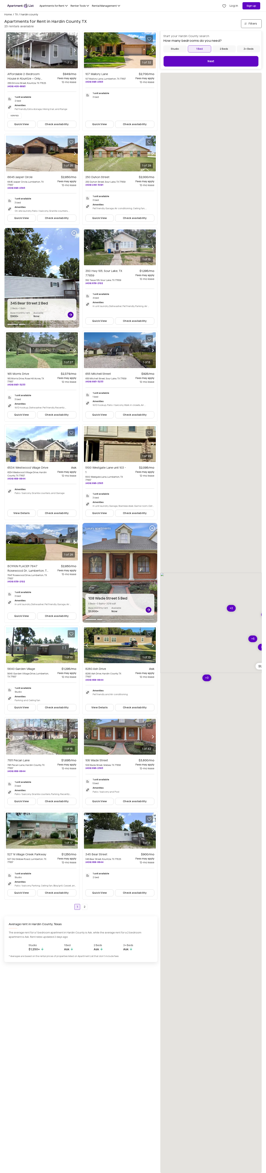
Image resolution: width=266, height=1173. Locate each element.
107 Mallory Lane (96, 74)
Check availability (57, 124)
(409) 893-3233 (16, 384)
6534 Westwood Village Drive (27, 467)
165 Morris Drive (18, 373)
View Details (21, 513)
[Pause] (74, 233)
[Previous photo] (9, 50)
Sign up (251, 5)
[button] (231, 608)
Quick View (21, 124)
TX (16, 14)
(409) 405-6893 (16, 86)
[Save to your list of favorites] (71, 38)
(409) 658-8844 (16, 478)
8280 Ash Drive (95, 668)
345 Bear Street (96, 854)
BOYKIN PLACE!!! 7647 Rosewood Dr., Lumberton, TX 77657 (27, 571)
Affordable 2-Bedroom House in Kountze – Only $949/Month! (24, 78)
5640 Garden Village (21, 668)
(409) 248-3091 (94, 185)
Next (211, 61)
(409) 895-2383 (94, 82)
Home (8, 14)
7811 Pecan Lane (18, 760)
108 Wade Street (96, 760)
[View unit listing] (70, 315)
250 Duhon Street (97, 177)
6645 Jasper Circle (20, 177)
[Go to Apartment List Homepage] (20, 6)
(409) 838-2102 (94, 283)
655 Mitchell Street (98, 373)
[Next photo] (75, 50)
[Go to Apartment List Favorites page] (224, 6)
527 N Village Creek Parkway (26, 854)
